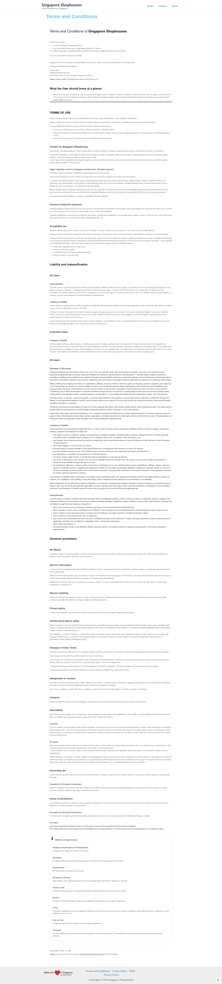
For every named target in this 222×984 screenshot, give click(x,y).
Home (150, 6)
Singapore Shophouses (62, 4)
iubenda (52, 954)
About (175, 6)
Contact (162, 6)
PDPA (132, 971)
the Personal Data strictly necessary (92, 954)
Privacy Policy (111, 974)
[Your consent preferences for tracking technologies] (218, 980)
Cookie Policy (119, 971)
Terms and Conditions (98, 971)
